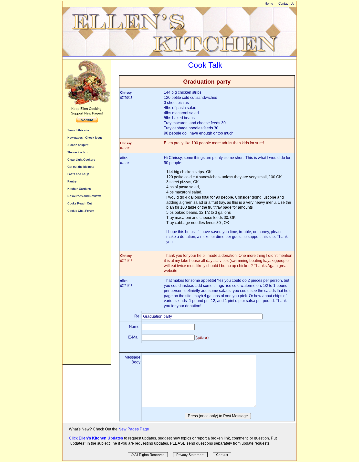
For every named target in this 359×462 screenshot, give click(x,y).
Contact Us (286, 3)
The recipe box (77, 152)
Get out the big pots (80, 166)
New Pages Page (133, 429)
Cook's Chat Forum (80, 210)
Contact (222, 455)
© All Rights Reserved (148, 455)
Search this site (78, 130)
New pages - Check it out (84, 137)
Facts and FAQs (78, 174)
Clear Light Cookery (81, 159)
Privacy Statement (190, 455)
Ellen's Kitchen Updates (101, 438)
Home (269, 3)
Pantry (72, 181)
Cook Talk (205, 65)
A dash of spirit (77, 144)
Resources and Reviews (84, 196)
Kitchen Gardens (79, 188)
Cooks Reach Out (79, 203)
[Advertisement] (86, 291)
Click (74, 438)
